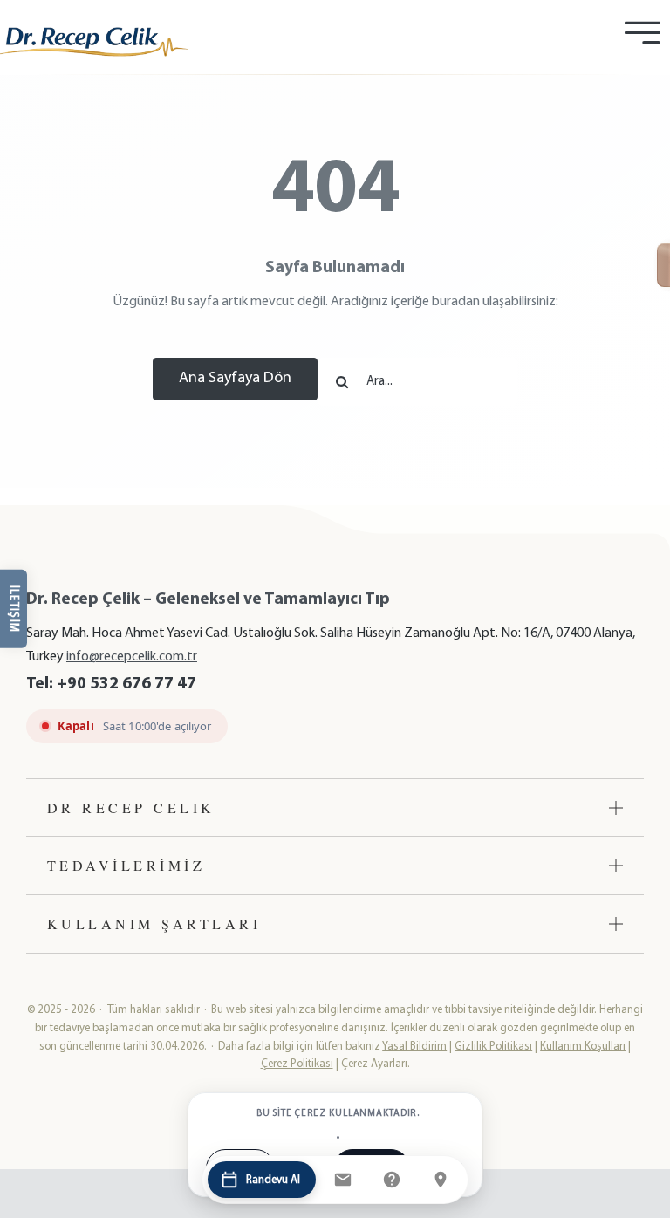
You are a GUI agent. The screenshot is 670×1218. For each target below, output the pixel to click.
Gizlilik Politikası (493, 1046)
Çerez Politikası (297, 1064)
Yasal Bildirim (414, 1046)
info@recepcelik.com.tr (131, 657)
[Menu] (642, 33)
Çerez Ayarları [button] (374, 1064)
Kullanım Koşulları (583, 1046)
